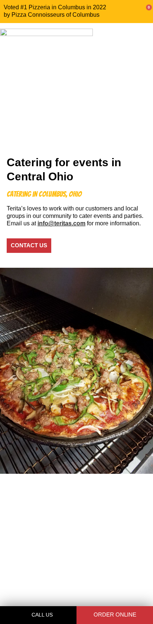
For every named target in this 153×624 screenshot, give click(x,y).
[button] (144, 48)
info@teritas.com (61, 223)
